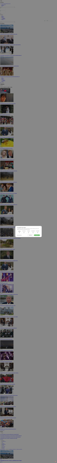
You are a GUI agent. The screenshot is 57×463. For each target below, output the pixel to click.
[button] (19, 235)
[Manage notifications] (55, 461)
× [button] (40, 226)
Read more (28, 229)
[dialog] (28, 231)
